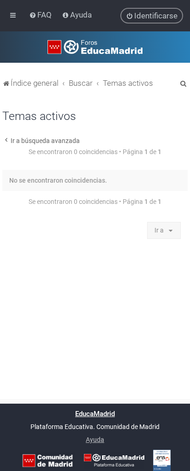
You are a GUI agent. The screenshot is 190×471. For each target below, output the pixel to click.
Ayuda (95, 439)
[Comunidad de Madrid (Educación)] (47, 461)
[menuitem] (41, 15)
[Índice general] (95, 47)
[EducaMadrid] (114, 460)
